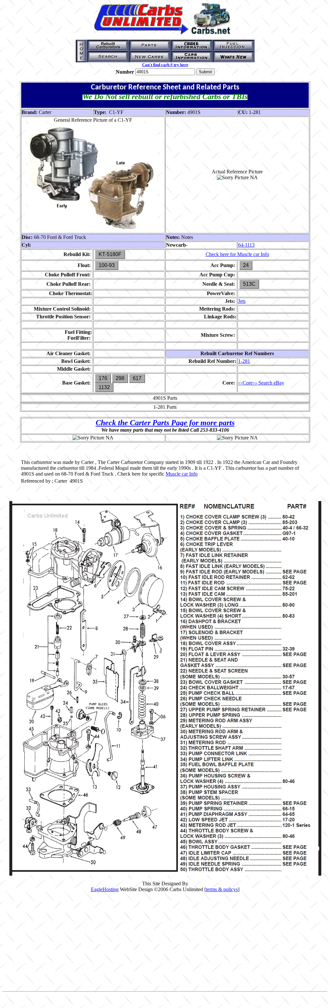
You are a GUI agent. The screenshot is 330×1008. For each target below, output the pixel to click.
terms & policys (222, 889)
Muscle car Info (182, 474)
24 (246, 265)
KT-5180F (110, 254)
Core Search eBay (261, 383)
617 (137, 378)
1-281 (244, 361)
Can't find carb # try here (165, 64)
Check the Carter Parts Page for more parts (165, 422)
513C (249, 284)
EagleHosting (105, 889)
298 (120, 378)
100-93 (107, 265)
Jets (242, 301)
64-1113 (246, 245)
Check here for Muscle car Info (237, 254)
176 (103, 378)
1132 (104, 387)
